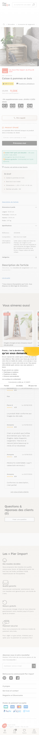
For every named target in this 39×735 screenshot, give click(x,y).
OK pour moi (32, 386)
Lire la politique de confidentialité (11, 379)
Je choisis (19, 386)
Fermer (6, 386)
